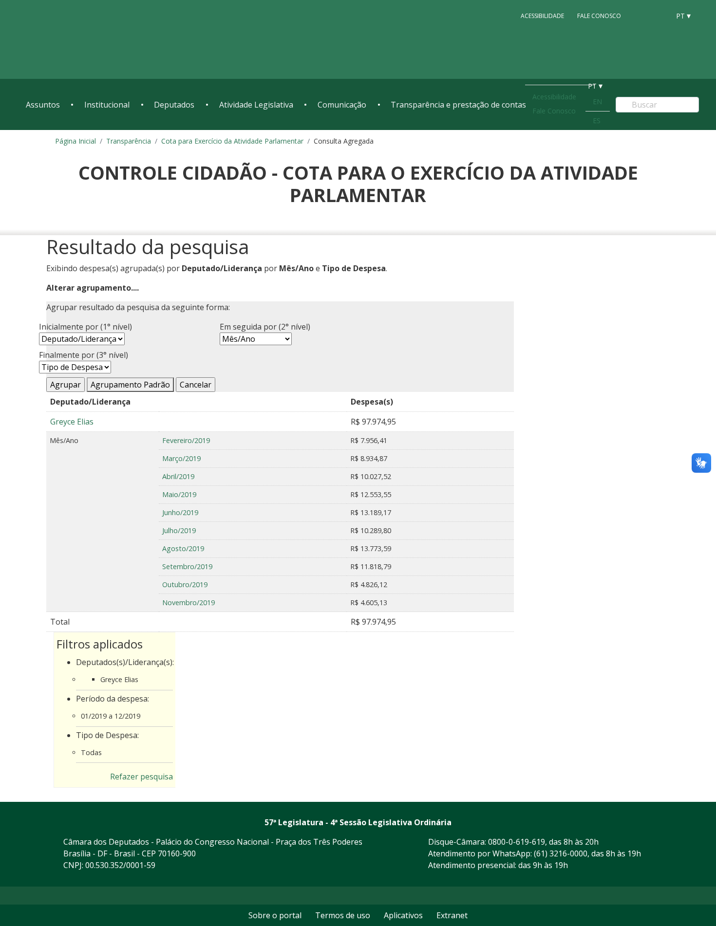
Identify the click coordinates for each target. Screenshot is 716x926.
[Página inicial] (85, 40)
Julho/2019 (179, 530)
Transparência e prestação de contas (458, 104)
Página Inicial (75, 141)
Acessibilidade (542, 15)
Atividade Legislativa (256, 104)
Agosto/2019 (183, 548)
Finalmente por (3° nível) (83, 355)
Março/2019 (181, 458)
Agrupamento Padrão (130, 384)
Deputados (174, 104)
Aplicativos (403, 915)
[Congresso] (640, 15)
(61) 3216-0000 (560, 853)
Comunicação (342, 104)
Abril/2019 (178, 476)
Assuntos (43, 104)
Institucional (107, 104)
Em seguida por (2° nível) (265, 326)
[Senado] (659, 15)
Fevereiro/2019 (186, 440)
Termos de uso (342, 915)
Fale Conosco (599, 15)
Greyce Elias (72, 421)
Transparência (128, 141)
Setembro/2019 (187, 566)
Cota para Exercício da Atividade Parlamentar (232, 141)
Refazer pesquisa (141, 776)
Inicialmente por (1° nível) (85, 326)
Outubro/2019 (184, 584)
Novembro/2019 (188, 602)
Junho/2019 (180, 512)
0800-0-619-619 (516, 841)
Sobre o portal (274, 915)
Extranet (452, 915)
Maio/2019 (179, 494)
